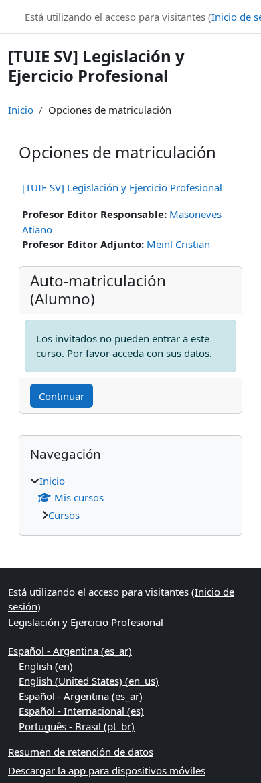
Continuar (61, 396)
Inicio (20, 109)
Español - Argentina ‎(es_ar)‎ (70, 650)
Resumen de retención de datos (80, 751)
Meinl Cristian (178, 244)
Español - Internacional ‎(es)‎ (81, 710)
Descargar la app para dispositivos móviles (106, 770)
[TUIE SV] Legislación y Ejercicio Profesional (122, 187)
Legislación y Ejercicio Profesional (85, 622)
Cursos (64, 515)
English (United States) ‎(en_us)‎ (89, 680)
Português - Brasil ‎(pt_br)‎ (77, 726)
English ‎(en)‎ (46, 666)
